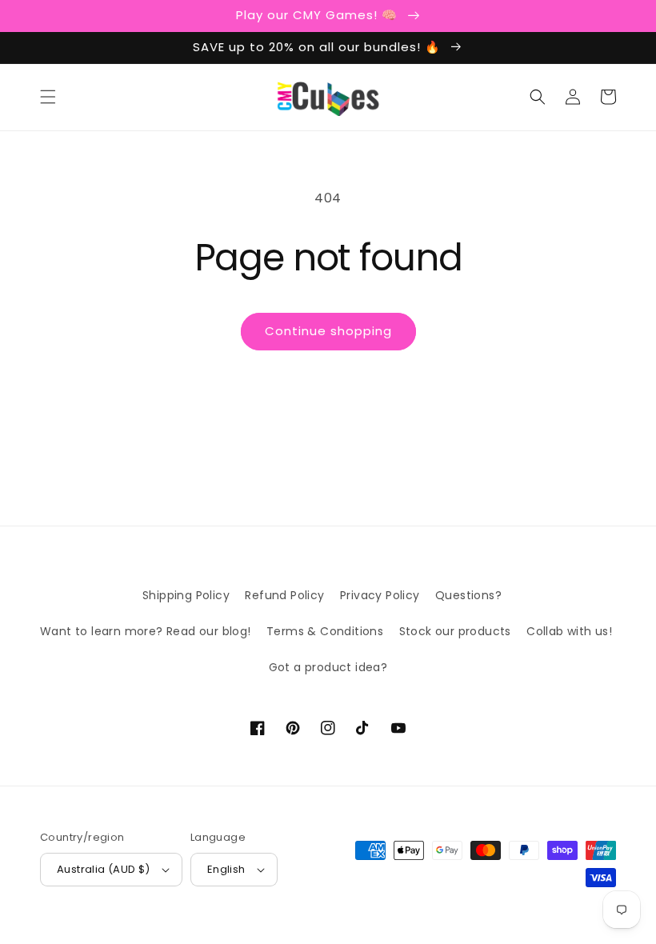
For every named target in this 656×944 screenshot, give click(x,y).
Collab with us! (569, 631)
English (226, 869)
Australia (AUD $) (103, 869)
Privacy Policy (380, 595)
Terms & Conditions (324, 631)
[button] (48, 96)
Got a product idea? (328, 667)
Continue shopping (328, 330)
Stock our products (455, 631)
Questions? (468, 595)
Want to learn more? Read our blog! (145, 631)
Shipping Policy (186, 595)
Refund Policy (284, 595)
